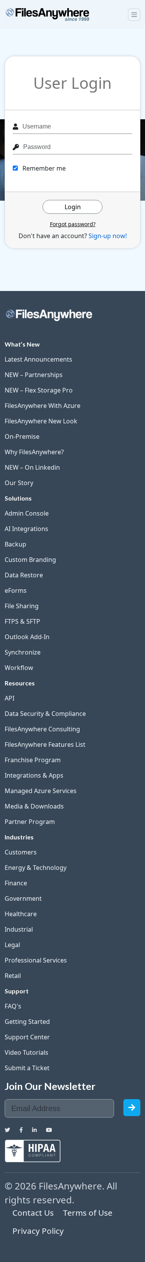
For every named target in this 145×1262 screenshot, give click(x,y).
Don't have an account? (73, 236)
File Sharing (22, 606)
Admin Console (27, 513)
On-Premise (22, 436)
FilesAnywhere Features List (45, 744)
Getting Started (27, 1021)
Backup (15, 544)
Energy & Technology (36, 867)
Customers (21, 852)
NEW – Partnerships (34, 374)
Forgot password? (73, 224)
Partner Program (30, 821)
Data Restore (24, 575)
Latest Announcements (38, 359)
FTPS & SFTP (22, 621)
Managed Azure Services (41, 791)
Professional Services (36, 960)
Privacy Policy (38, 1230)
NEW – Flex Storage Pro (39, 390)
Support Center (27, 1037)
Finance (16, 883)
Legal (12, 945)
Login (73, 207)
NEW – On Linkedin (32, 467)
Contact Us (33, 1212)
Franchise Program (33, 760)
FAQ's (13, 1006)
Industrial (19, 929)
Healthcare (21, 914)
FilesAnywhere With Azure (42, 405)
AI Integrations (26, 528)
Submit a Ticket (27, 1068)
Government (23, 898)
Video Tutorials (26, 1052)
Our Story (19, 483)
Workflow (19, 667)
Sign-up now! (108, 236)
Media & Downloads (34, 806)
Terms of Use (88, 1212)
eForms (16, 590)
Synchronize (23, 652)
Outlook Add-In (27, 637)
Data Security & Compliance (45, 713)
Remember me (43, 168)
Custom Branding (30, 559)
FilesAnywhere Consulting (42, 729)
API (9, 698)
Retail (13, 975)
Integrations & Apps (34, 775)
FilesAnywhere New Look (41, 421)
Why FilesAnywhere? (34, 452)
